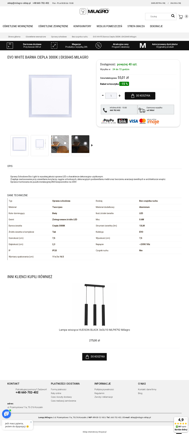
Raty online (56, 393)
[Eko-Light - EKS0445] (19, 144)
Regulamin (99, 393)
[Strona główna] (94, 11)
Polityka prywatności (104, 389)
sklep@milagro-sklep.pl (19, 3)
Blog (140, 393)
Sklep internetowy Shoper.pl (94, 432)
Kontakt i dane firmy (147, 389)
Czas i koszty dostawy (61, 397)
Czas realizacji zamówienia (63, 401)
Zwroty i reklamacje (103, 397)
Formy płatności (58, 389)
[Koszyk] (183, 17)
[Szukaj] (172, 15)
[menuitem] (18, 26)
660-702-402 (116, 417)
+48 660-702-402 (41, 3)
